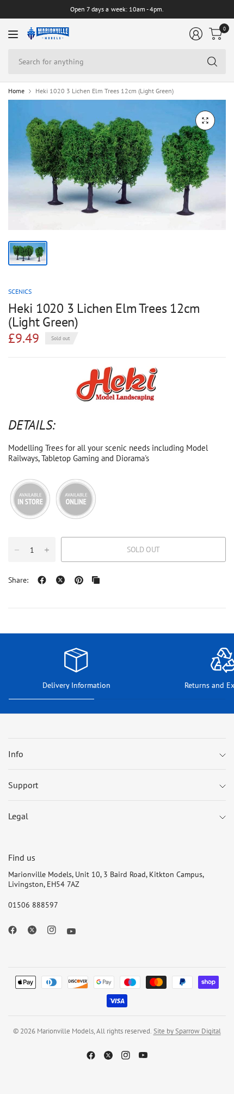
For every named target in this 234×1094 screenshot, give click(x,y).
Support (23, 784)
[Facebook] (17, 930)
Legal (18, 816)
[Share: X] (60, 580)
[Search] (212, 61)
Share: (18, 580)
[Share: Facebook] (42, 580)
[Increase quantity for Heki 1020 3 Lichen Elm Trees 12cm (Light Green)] (47, 550)
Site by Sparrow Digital (187, 1031)
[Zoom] (205, 120)
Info (15, 753)
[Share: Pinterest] (79, 580)
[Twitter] (36, 930)
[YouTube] (75, 931)
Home (16, 91)
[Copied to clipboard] (96, 580)
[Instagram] (56, 930)
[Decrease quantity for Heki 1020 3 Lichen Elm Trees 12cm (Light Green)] (17, 550)
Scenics (20, 291)
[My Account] (196, 34)
